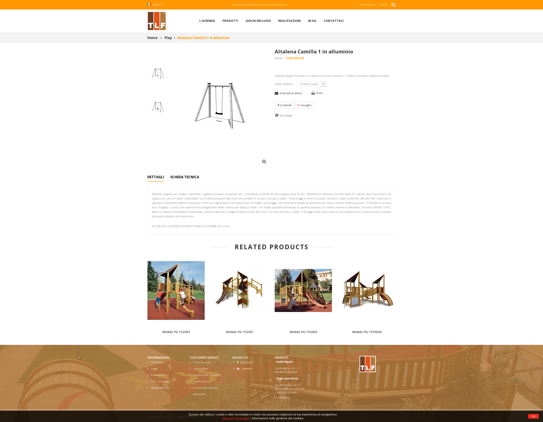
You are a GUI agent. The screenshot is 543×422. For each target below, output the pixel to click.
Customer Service (204, 357)
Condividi (285, 105)
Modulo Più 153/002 (303, 332)
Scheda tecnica (184, 177)
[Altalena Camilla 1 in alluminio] (158, 74)
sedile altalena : (285, 84)
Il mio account (367, 4)
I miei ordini (200, 368)
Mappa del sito (160, 388)
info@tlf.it (284, 398)
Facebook (245, 362)
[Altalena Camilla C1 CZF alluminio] (158, 108)
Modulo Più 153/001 (240, 332)
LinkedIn (245, 368)
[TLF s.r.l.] (156, 20)
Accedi (383, 4)
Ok (533, 416)
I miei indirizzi (201, 381)
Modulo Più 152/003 (176, 332)
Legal (154, 368)
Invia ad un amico (291, 93)
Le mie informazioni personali (205, 391)
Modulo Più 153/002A (367, 332)
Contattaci (157, 362)
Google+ (306, 105)
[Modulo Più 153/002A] (367, 290)
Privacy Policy (159, 375)
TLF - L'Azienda (160, 381)
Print (319, 93)
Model (279, 58)
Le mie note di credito (207, 375)
